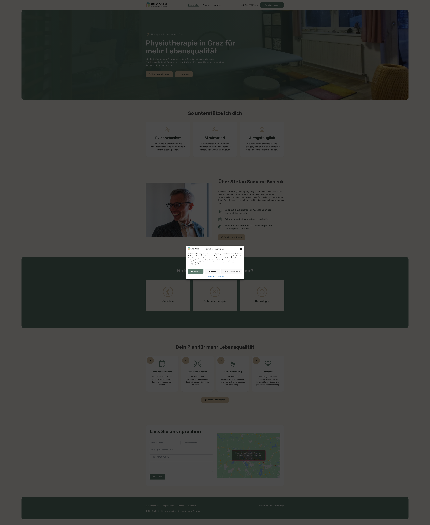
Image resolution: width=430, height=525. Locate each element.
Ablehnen (212, 271)
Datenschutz (212, 276)
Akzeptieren (196, 271)
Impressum (220, 276)
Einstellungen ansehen (232, 271)
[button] (241, 249)
